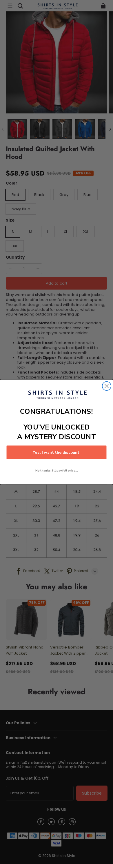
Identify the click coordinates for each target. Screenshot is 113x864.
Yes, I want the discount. (57, 452)
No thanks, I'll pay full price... (56, 471)
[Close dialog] (106, 386)
